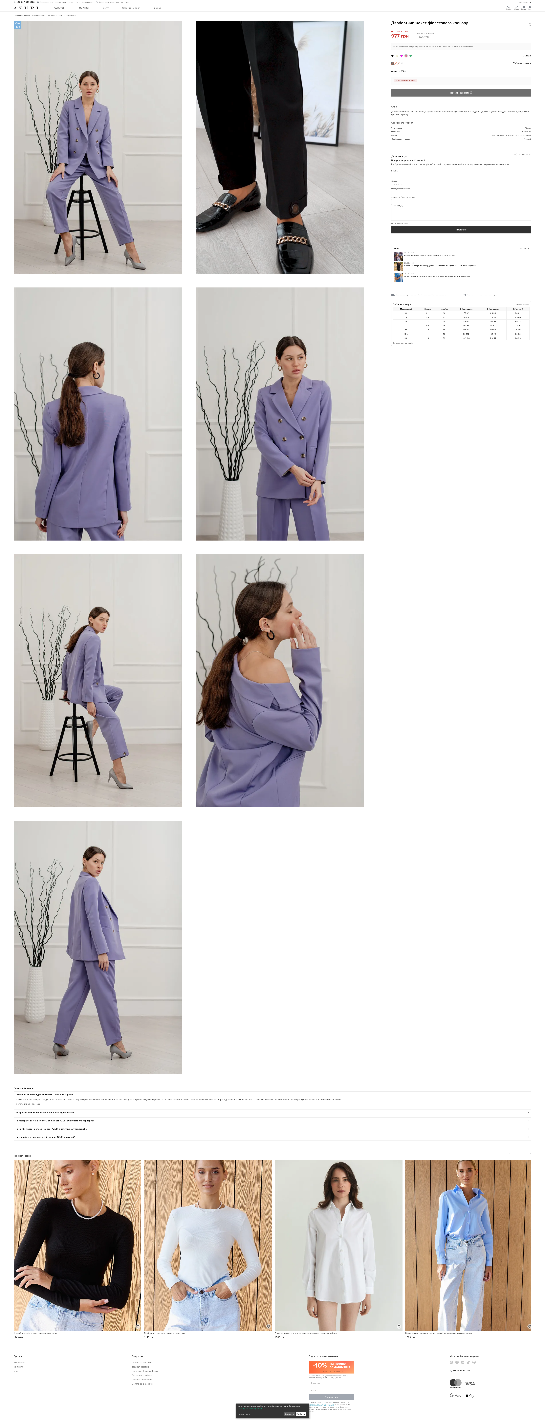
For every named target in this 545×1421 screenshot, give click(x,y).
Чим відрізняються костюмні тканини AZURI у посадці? (45, 1137)
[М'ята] (410, 56)
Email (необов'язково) (400, 189)
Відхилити (289, 1414)
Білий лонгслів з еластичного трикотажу (164, 1333)
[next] (526, 1153)
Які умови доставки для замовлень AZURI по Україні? (44, 1094)
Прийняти (300, 1414)
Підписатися (331, 1397)
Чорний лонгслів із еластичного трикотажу (35, 1333)
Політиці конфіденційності (250, 1408)
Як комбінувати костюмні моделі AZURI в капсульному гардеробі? (51, 1129)
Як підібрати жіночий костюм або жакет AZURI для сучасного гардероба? (55, 1120)
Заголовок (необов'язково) (403, 197)
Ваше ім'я (395, 171)
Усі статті (524, 249)
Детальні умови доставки (28, 1104)
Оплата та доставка (142, 1362)
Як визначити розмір (403, 343)
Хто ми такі (19, 1362)
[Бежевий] (397, 56)
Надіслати (461, 229)
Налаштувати (244, 1414)
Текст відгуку (397, 206)
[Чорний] (392, 56)
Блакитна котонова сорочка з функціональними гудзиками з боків (438, 1333)
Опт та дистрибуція (142, 1375)
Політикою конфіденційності (321, 1405)
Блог (16, 1371)
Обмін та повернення (142, 1379)
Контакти (18, 1366)
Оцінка (394, 181)
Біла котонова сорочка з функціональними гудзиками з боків (306, 1333)
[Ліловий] (406, 56)
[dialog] (272, 1411)
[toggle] (524, 2)
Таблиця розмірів (522, 63)
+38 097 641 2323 (26, 2)
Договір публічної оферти (145, 1371)
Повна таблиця (523, 304)
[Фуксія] (401, 56)
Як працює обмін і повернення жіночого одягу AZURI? (45, 1112)
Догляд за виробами (142, 1383)
